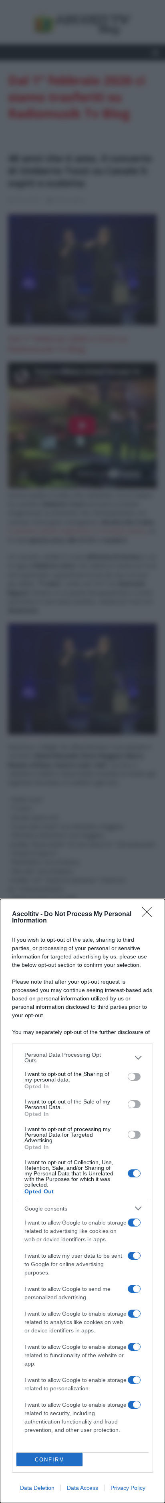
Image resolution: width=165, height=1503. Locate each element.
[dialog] (82, 1201)
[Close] (149, 914)
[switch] (134, 1077)
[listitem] (82, 1057)
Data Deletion (37, 1488)
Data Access (82, 1488)
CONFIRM (49, 1460)
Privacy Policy (128, 1488)
